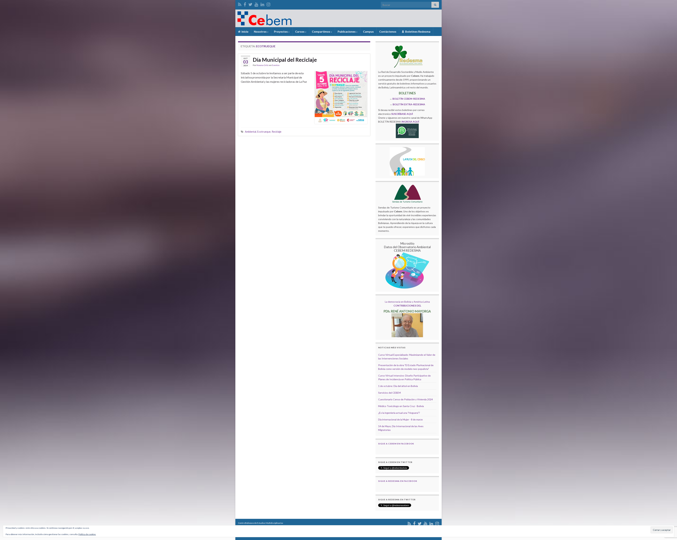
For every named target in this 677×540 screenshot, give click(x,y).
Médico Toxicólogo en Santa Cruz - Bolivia (401, 406)
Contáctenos (387, 31)
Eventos (276, 65)
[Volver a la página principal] (338, 18)
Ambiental (250, 131)
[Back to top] (669, 519)
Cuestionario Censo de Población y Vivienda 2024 (405, 399)
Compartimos (321, 31)
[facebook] (245, 3)
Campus (368, 31)
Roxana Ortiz (263, 65)
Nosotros (260, 31)
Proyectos (281, 31)
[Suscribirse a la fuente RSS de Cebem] (239, 3)
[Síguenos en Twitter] (250, 3)
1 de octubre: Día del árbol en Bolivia (398, 385)
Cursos (300, 31)
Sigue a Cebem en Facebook (396, 443)
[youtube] (256, 3)
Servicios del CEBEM (389, 392)
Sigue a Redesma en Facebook (397, 481)
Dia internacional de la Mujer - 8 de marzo (400, 419)
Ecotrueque (264, 131)
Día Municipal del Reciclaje (285, 59)
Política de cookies (87, 534)
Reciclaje (276, 131)
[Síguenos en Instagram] (268, 3)
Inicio (244, 31)
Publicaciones (347, 31)
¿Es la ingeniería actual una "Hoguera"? (399, 412)
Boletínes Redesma (417, 31)
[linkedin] (262, 3)
